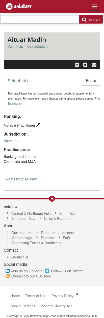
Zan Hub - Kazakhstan (28, 46)
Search (93, 19)
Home (15, 295)
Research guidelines (57, 232)
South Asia (67, 213)
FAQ (66, 237)
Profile (91, 80)
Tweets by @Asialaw (20, 178)
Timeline (47, 237)
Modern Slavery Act (56, 305)
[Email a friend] (94, 64)
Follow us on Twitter (67, 270)
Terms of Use (35, 295)
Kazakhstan (13, 140)
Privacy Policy (62, 295)
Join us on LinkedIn (26, 270)
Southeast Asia (23, 218)
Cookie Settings (22, 305)
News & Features (57, 218)
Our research (22, 232)
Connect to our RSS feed (31, 275)
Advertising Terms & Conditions (36, 242)
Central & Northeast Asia (31, 213)
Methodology (21, 237)
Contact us (20, 256)
